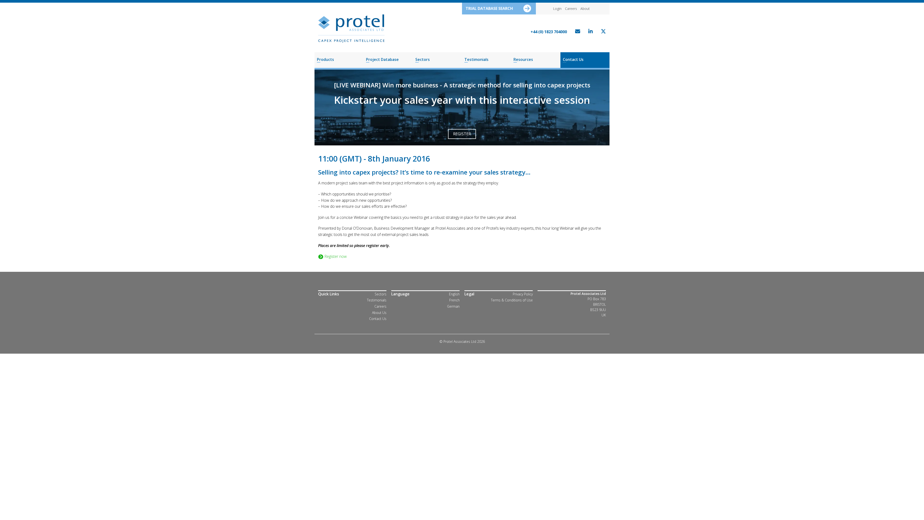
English (454, 294)
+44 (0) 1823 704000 (549, 31)
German (453, 306)
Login (557, 8)
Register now (335, 256)
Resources (523, 59)
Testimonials (476, 59)
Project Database (382, 59)
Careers (571, 8)
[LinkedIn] (589, 32)
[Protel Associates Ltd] (351, 28)
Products (325, 59)
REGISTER (462, 133)
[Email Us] (576, 32)
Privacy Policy (523, 294)
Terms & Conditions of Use (512, 300)
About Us (379, 312)
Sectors (422, 59)
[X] (602, 32)
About (585, 8)
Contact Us (573, 59)
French (454, 300)
